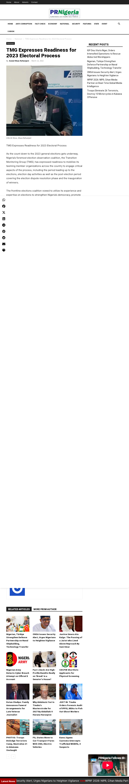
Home (8, 2)
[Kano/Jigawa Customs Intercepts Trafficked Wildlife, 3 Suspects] (70, 727)
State (96, 24)
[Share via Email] (4, 243)
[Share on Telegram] (4, 224)
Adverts (25, 2)
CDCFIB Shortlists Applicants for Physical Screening (69, 673)
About (16, 2)
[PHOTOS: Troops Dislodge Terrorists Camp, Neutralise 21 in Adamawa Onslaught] (17, 727)
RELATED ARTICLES (19, 609)
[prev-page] (8, 756)
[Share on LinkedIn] (4, 218)
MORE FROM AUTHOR (45, 609)
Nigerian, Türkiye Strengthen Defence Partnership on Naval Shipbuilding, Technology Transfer (17, 640)
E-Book (11, 31)
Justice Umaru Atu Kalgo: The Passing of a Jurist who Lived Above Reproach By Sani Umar (70, 640)
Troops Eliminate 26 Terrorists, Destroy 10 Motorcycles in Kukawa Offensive (104, 93)
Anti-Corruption (24, 24)
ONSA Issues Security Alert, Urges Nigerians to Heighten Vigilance (44, 637)
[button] (119, 23)
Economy (52, 24)
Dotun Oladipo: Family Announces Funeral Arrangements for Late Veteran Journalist (17, 708)
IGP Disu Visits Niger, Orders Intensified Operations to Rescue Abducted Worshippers (104, 53)
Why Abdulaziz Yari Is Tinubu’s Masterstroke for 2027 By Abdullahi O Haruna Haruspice (43, 708)
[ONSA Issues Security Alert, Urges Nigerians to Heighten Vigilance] (44, 624)
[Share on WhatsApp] (4, 199)
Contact (34, 2)
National (64, 24)
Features (87, 24)
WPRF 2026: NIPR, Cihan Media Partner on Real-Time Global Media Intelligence (104, 83)
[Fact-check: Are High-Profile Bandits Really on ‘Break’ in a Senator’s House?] (44, 659)
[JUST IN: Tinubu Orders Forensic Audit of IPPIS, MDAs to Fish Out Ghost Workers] (70, 692)
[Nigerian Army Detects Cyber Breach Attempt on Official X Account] (17, 659)
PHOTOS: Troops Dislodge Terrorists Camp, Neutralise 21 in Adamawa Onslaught (16, 743)
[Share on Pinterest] (4, 231)
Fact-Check (40, 24)
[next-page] (13, 756)
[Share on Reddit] (4, 237)
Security (76, 24)
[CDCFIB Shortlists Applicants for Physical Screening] (70, 659)
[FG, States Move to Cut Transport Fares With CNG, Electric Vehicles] (44, 727)
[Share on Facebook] (4, 206)
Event (104, 24)
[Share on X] (4, 212)
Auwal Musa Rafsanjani (19, 61)
